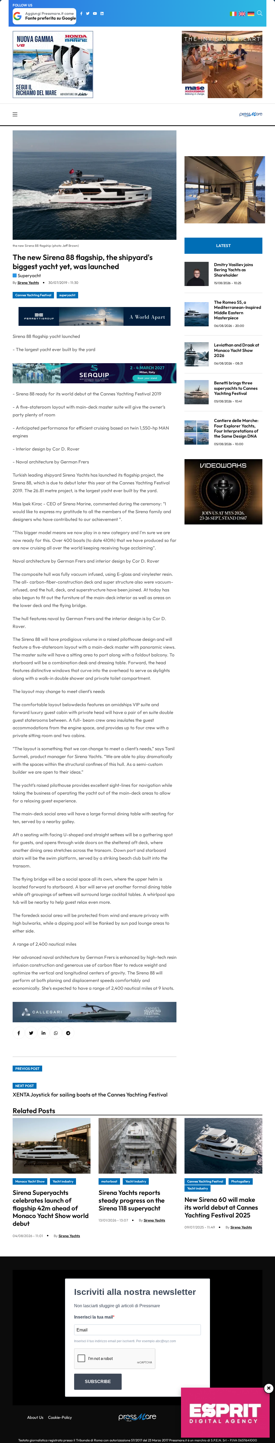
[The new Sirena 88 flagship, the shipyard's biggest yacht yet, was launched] (43, 1033)
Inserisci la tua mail (93, 1317)
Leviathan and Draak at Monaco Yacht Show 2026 (236, 350)
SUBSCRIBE (98, 1381)
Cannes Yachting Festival (33, 295)
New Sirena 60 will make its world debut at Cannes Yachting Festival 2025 (221, 1207)
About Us (35, 1417)
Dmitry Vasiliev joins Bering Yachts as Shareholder (233, 269)
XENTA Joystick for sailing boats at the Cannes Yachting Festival (90, 1094)
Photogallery (240, 1181)
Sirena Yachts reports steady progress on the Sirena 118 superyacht (132, 1200)
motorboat (109, 1181)
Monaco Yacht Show (30, 1181)
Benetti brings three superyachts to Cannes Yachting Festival (236, 388)
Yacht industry (63, 1181)
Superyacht (29, 275)
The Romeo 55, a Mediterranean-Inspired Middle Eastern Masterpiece (237, 309)
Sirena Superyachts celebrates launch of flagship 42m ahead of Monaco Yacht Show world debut (51, 1207)
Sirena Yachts (28, 282)
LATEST (223, 245)
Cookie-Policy (60, 1417)
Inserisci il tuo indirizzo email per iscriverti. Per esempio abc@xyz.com (125, 1341)
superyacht (67, 295)
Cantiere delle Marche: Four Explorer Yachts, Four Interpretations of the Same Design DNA (236, 428)
